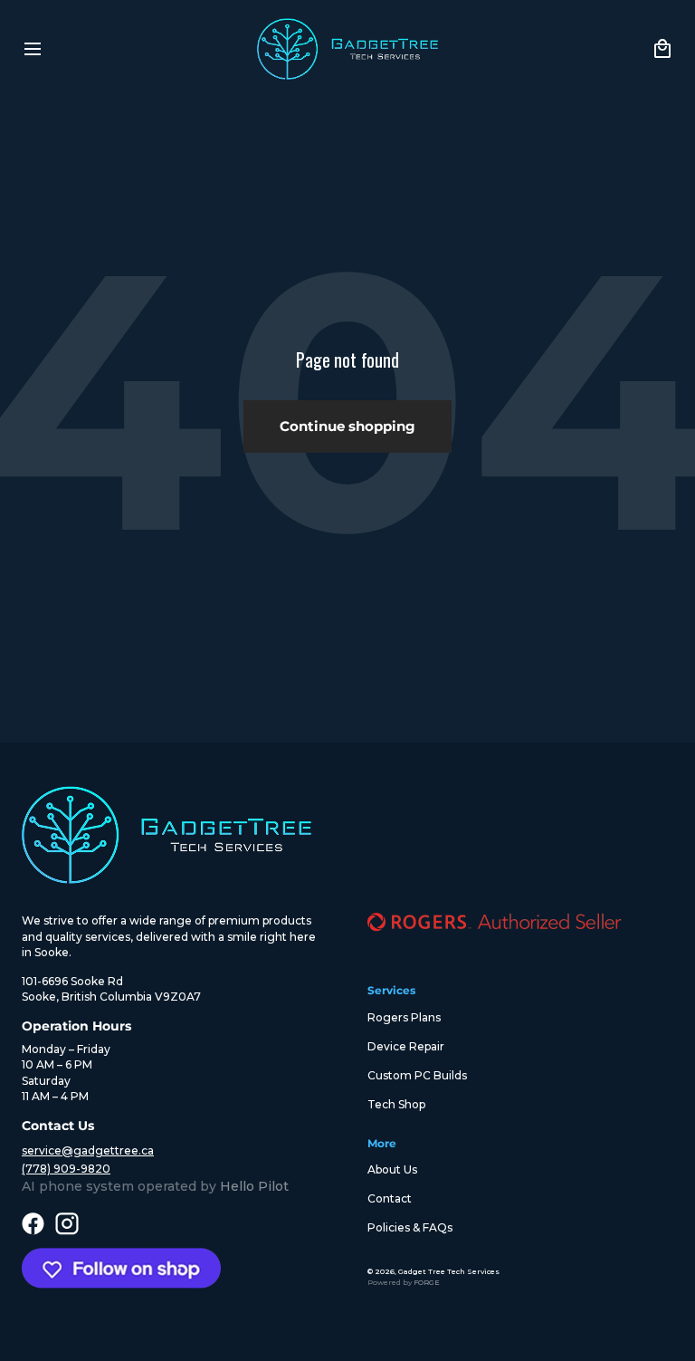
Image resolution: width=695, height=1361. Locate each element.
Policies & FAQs (409, 1227)
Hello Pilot (254, 1186)
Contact (389, 1198)
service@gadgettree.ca (88, 1150)
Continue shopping (347, 426)
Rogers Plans (404, 1017)
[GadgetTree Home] (347, 49)
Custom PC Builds (417, 1075)
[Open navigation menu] (32, 49)
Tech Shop (396, 1104)
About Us (392, 1169)
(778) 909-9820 (66, 1168)
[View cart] (662, 49)
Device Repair (405, 1046)
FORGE (427, 1282)
